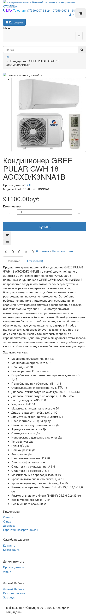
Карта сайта (11, 549)
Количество (12, 206)
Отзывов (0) (35, 261)
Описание (13, 261)
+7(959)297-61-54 (63, 10)
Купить (44, 226)
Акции (7, 571)
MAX (9, 10)
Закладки (9, 597)
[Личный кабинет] (71, 14)
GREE (29, 185)
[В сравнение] (7, 241)
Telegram (19, 10)
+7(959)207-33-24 (38, 10)
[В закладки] (7, 234)
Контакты (9, 545)
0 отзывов (42, 251)
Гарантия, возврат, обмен (20, 530)
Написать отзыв (62, 251)
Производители (13, 567)
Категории (15, 22)
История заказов (14, 593)
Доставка (9, 525)
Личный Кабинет (14, 589)
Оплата (8, 517)
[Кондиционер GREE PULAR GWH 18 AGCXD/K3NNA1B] (48, 114)
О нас (7, 521)
